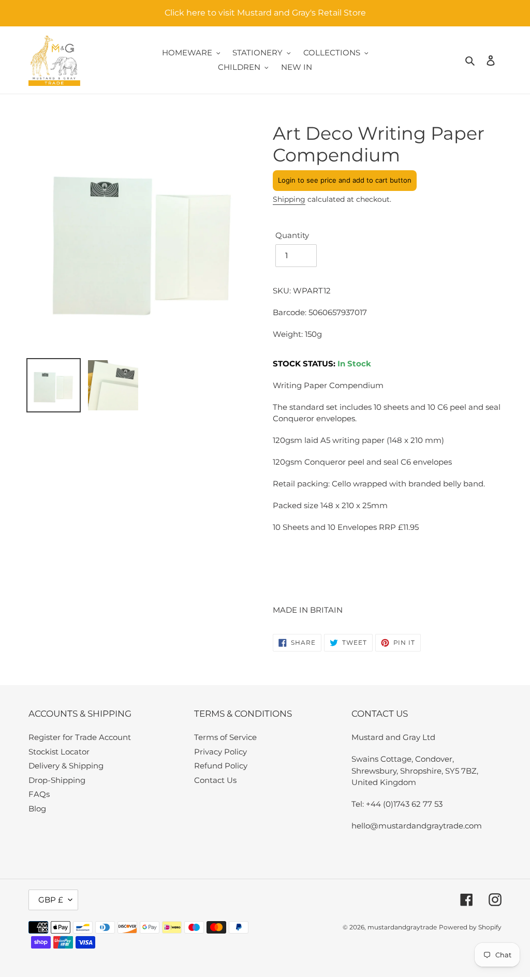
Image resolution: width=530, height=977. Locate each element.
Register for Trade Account (79, 737)
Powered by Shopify (470, 927)
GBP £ (50, 900)
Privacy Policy (220, 752)
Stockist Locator (59, 752)
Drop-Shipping (56, 780)
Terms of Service (225, 737)
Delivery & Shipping (66, 766)
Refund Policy (220, 766)
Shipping (289, 199)
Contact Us (215, 780)
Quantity (292, 235)
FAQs (39, 794)
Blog (37, 808)
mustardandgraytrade (402, 927)
